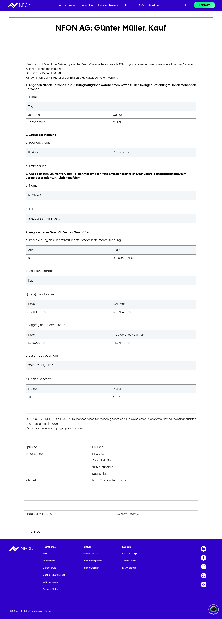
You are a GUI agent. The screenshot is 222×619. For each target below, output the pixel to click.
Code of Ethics (50, 589)
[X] (203, 575)
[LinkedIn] (203, 549)
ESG (141, 5)
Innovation (86, 5)
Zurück (35, 532)
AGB (45, 554)
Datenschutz (49, 568)
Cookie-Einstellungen (54, 575)
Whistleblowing (51, 582)
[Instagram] (203, 566)
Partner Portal (90, 554)
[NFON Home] (19, 5)
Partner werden (91, 568)
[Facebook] (203, 558)
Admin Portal (129, 561)
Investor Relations (109, 5)
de (185, 5)
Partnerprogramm (92, 561)
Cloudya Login (129, 554)
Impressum (49, 561)
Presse (129, 5)
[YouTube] (203, 584)
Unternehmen (66, 5)
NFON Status (129, 568)
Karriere (154, 5)
